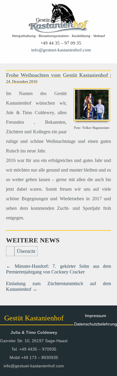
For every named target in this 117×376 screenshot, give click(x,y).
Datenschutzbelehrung (95, 324)
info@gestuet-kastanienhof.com (61, 50)
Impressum (95, 315)
